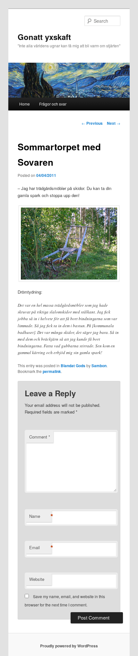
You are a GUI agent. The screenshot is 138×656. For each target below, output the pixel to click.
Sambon (99, 365)
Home (24, 104)
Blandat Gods (73, 365)
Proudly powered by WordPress (69, 646)
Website (36, 579)
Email (40, 547)
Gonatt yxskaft (44, 36)
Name (40, 516)
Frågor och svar (52, 104)
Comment (39, 437)
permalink (52, 371)
